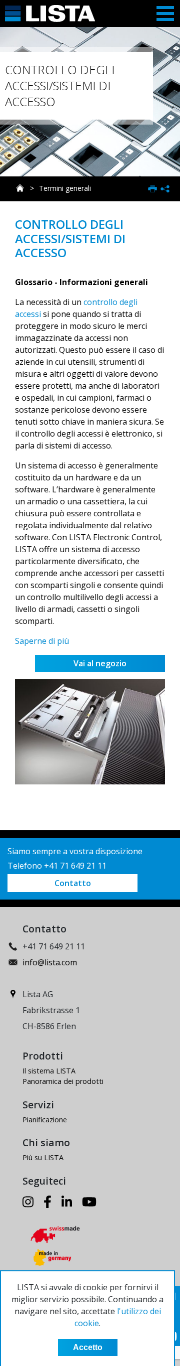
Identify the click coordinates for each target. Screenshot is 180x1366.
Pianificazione (44, 1119)
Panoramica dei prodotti (63, 1081)
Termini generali (65, 188)
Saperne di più (42, 640)
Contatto (72, 883)
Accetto (87, 1347)
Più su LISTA (43, 1157)
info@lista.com (49, 962)
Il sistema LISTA (49, 1070)
